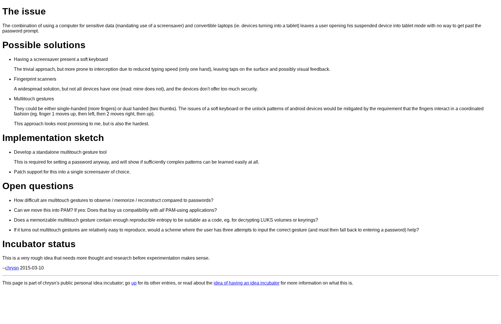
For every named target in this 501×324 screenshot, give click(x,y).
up (134, 282)
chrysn (12, 267)
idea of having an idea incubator (246, 282)
